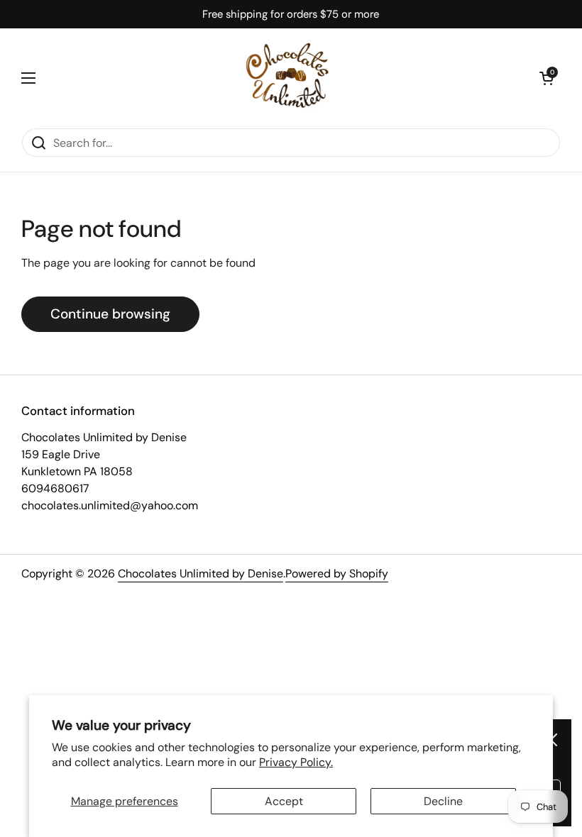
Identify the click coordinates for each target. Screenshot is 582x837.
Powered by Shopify (336, 573)
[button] (546, 78)
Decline (443, 801)
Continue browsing (110, 314)
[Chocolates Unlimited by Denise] (287, 78)
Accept (284, 801)
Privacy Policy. (296, 762)
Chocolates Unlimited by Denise (200, 573)
